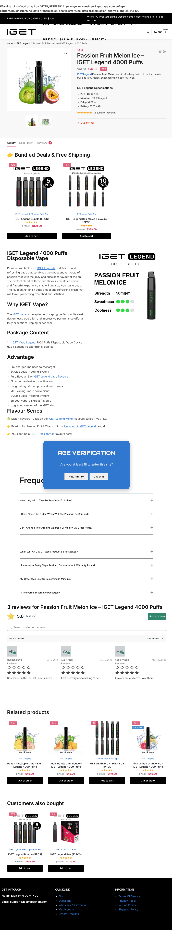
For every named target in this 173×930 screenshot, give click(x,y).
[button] (65, 52)
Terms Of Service (129, 896)
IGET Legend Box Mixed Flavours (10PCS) (86, 220)
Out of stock (25, 780)
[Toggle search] (150, 32)
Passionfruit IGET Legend (80, 426)
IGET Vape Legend (23, 342)
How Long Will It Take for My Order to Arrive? (46, 500)
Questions (65, 900)
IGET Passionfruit (43, 433)
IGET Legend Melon (60, 418)
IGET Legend (23, 43)
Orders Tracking (69, 914)
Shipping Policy (128, 909)
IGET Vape (19, 314)
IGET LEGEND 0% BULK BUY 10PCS (107, 765)
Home (10, 43)
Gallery (11, 142)
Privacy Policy (127, 900)
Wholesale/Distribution (73, 905)
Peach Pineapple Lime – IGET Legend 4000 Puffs (25, 765)
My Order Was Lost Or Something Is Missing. (45, 578)
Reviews (42, 142)
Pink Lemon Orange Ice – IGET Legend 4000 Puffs (148, 765)
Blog (61, 896)
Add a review (157, 616)
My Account (66, 909)
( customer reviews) (105, 112)
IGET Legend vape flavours (51, 376)
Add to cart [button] (31, 236)
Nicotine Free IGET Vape (107, 758)
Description (26, 142)
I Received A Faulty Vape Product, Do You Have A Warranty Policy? (57, 565)
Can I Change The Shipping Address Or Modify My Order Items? (56, 527)
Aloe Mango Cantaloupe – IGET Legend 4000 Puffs (66, 765)
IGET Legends (46, 268)
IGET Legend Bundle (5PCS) (32, 219)
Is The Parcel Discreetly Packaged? (40, 592)
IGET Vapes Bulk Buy (38, 214)
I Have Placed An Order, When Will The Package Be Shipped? (54, 514)
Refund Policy (127, 905)
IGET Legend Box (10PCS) (66, 854)
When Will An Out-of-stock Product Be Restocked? (49, 551)
